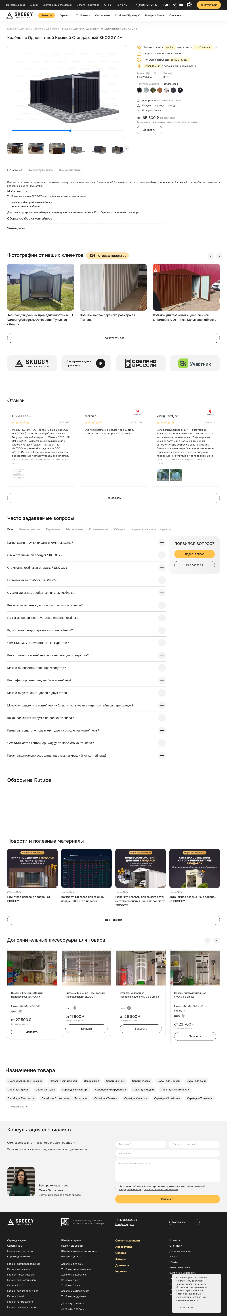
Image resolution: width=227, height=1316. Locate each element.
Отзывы (173, 1262)
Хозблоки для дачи (72, 1263)
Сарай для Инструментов (110, 1089)
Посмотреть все (113, 338)
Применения (98, 529)
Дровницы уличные (72, 1303)
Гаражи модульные (18, 1269)
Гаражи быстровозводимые (23, 1263)
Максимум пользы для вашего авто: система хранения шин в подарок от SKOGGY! (140, 901)
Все (10, 529)
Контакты (121, 4)
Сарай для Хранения (199, 1098)
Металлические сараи (20, 1251)
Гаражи (64, 15)
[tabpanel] (113, 208)
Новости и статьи (179, 1267)
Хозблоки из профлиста (75, 1291)
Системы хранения (128, 1240)
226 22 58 (126, 1220)
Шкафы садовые (71, 1256)
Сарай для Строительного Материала (64, 1098)
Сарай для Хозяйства (167, 1098)
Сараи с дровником (19, 1256)
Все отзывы (113, 498)
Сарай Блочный (115, 1081)
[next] (126, 148)
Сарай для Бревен (169, 1081)
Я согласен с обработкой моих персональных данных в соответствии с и (162, 1188)
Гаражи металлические (20, 1274)
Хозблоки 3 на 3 (70, 1280)
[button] (18, 474)
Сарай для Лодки (143, 1089)
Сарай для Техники (105, 1098)
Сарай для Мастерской (175, 1089)
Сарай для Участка (135, 1098)
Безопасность (29, 529)
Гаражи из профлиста (20, 1301)
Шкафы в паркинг (71, 1240)
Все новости (113, 919)
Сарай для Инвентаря (75, 1089)
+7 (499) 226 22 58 (146, 5)
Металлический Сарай (63, 1081)
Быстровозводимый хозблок (25, 1081)
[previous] (210, 256)
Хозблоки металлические (76, 1269)
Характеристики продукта (151, 529)
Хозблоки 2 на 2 (70, 1285)
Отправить (167, 1199)
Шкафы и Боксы (154, 15)
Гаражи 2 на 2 (15, 1285)
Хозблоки (82, 15)
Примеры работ (15, 4)
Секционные (102, 15)
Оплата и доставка (88, 4)
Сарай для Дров (45, 1089)
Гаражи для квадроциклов (22, 1291)
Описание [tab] (14, 170)
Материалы (74, 529)
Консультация (208, 4)
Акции (34, 4)
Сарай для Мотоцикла (21, 1098)
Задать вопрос (194, 554)
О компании (176, 1245)
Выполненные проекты (182, 1272)
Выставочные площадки (57, 4)
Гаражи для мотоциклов (21, 1280)
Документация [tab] (70, 170)
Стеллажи (175, 15)
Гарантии (53, 529)
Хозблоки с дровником (74, 1274)
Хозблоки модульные (73, 1296)
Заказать (149, 130)
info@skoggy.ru (124, 1224)
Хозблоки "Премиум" (127, 15)
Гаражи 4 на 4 (15, 1296)
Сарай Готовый (141, 1081)
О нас (107, 4)
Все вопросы (194, 565)
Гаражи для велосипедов (22, 1307)
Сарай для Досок (18, 1089)
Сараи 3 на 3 (14, 1245)
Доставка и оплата (180, 1251)
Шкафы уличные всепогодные (79, 1251)
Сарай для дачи (196, 1081)
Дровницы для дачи (72, 1309)
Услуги (173, 1256)
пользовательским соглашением (161, 1189)
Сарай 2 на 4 (91, 1081)
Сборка (119, 529)
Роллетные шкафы (72, 1245)
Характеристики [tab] (40, 170)
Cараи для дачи (16, 1240)
